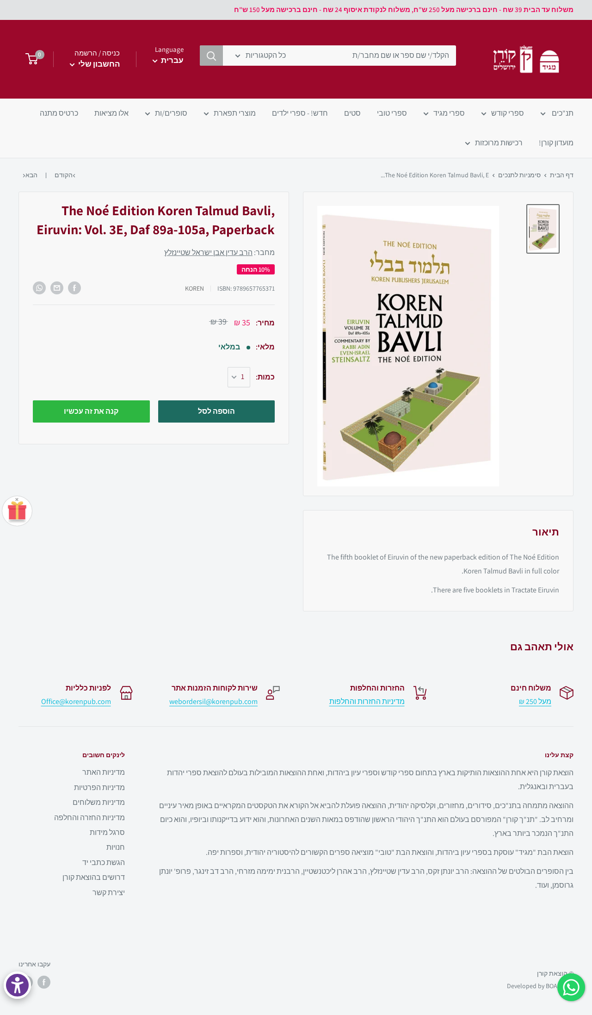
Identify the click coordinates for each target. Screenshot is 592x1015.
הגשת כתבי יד (103, 862)
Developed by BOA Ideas (540, 986)
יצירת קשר (108, 892)
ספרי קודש (507, 113)
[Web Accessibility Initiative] (17, 985)
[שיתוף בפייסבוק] (74, 287)
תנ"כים (562, 113)
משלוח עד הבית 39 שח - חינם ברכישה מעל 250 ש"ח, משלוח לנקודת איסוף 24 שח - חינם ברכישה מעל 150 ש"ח (404, 9)
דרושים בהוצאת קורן (93, 877)
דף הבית (562, 175)
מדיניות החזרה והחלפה (89, 817)
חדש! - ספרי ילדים (300, 113)
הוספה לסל (216, 411)
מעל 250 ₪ (535, 701)
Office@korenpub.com (76, 701)
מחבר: (219, 252)
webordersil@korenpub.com (213, 701)
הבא (31, 175)
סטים (352, 113)
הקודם (64, 175)
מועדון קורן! (556, 143)
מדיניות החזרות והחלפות (367, 701)
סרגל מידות (107, 832)
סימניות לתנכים (519, 175)
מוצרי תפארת (235, 113)
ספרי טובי (392, 113)
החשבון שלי (98, 64)
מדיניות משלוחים (99, 802)
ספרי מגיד (449, 113)
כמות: (265, 377)
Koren (194, 288)
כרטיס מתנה (59, 113)
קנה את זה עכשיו (91, 411)
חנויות (115, 847)
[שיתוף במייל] (56, 287)
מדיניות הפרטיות (99, 787)
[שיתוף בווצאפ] (39, 287)
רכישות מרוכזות (499, 143)
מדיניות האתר (103, 772)
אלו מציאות (111, 113)
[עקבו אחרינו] (43, 982)
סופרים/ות (171, 113)
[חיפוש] (211, 55)
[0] (29, 59)
